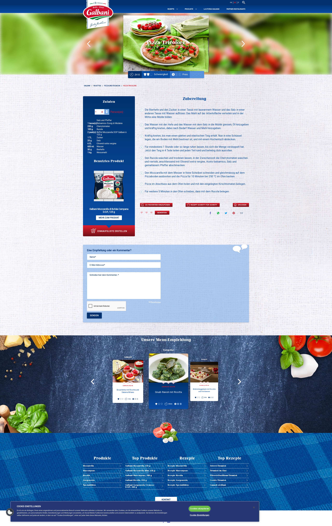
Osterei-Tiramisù (218, 466)
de (235, 3)
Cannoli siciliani (218, 485)
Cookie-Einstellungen (199, 515)
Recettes (97, 86)
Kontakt (166, 499)
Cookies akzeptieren (199, 509)
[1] (141, 212)
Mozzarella (88, 466)
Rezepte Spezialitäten (178, 485)
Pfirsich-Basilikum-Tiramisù (223, 475)
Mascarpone (89, 471)
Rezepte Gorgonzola (178, 480)
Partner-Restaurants (236, 9)
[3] (151, 212)
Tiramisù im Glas (218, 471)
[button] (10, 512)
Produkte (189, 9)
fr (231, 3)
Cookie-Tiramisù (218, 480)
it (238, 3)
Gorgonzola (89, 480)
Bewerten (162, 213)
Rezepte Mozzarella (177, 466)
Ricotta (86, 475)
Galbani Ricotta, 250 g (136, 480)
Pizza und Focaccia (112, 86)
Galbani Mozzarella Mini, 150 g (140, 471)
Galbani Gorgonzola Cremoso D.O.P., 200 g (139, 486)
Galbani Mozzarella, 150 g (137, 466)
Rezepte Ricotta (175, 475)
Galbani (87, 86)
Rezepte (171, 9)
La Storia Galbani (211, 9)
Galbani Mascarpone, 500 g (138, 475)
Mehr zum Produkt (109, 217)
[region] (134, 511)
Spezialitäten (89, 485)
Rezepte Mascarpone (178, 471)
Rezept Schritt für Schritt (204, 205)
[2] (146, 212)
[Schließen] (254, 507)
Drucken (242, 205)
